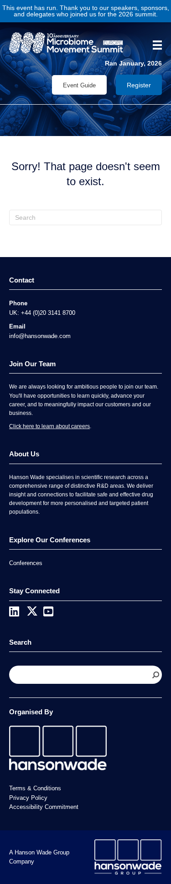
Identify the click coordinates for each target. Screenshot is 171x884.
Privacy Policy (28, 797)
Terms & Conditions (35, 788)
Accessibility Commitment (43, 806)
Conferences (25, 563)
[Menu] (154, 45)
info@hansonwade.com (40, 336)
